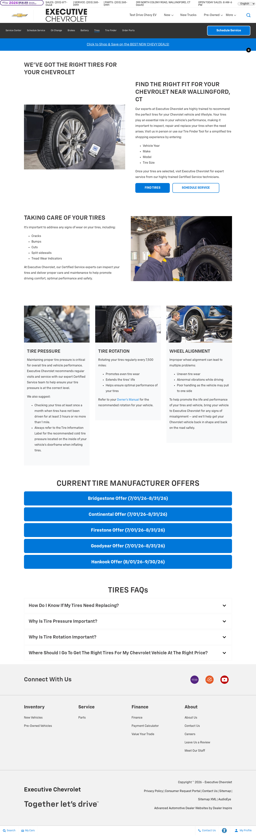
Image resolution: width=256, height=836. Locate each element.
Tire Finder (111, 31)
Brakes (71, 31)
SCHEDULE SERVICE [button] (196, 187)
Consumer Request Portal (182, 791)
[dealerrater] (209, 680)
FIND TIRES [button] (152, 187)
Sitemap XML (207, 799)
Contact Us (192, 726)
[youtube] (224, 680)
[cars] (194, 680)
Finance (137, 717)
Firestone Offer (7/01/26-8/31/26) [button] (128, 530)
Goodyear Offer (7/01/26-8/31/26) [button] (128, 546)
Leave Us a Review (197, 742)
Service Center (13, 31)
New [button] (168, 16)
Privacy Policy (153, 791)
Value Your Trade (143, 734)
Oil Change (56, 31)
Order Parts (128, 31)
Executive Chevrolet (218, 782)
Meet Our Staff (195, 750)
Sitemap (225, 791)
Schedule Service (36, 31)
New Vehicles (33, 717)
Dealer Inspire (222, 808)
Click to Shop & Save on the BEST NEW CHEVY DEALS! (128, 44)
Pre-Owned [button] (212, 16)
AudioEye (224, 799)
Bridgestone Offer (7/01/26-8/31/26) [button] (128, 498)
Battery (85, 31)
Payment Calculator (145, 726)
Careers (190, 734)
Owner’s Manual (128, 399)
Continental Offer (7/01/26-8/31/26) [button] (128, 514)
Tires (97, 31)
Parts (82, 717)
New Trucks (188, 15)
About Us (191, 717)
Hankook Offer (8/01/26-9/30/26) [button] (128, 562)
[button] (248, 15)
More (230, 16)
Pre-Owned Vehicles (38, 726)
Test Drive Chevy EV (142, 15)
